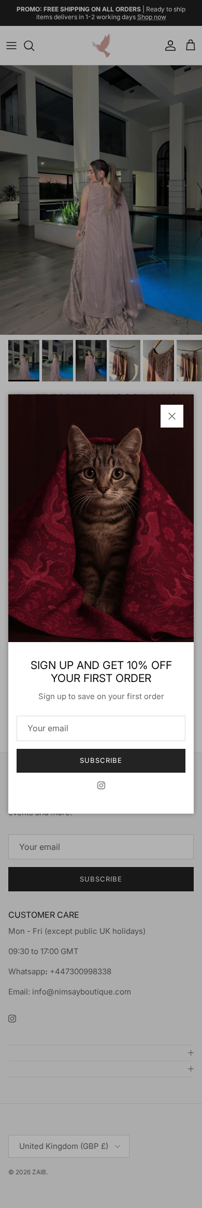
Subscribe (101, 760)
